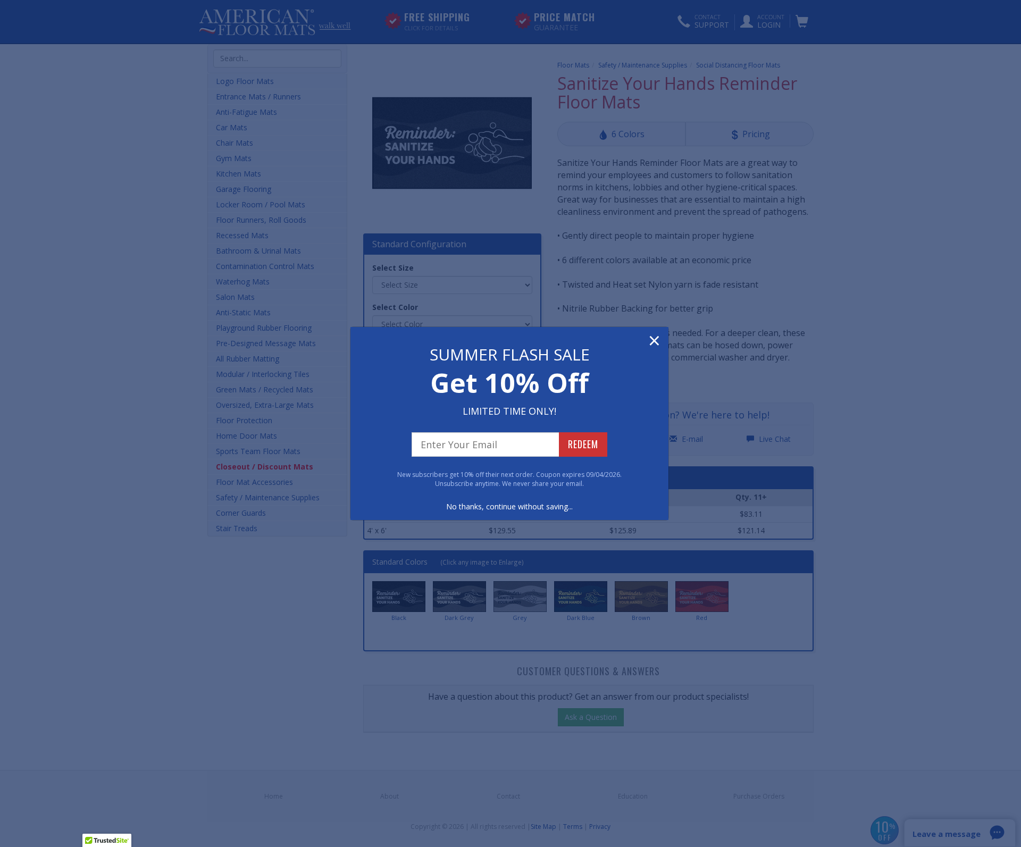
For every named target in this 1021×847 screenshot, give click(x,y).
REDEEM (583, 444)
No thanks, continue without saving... (509, 506)
